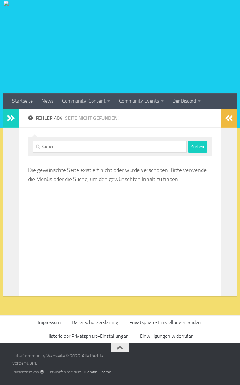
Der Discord (184, 101)
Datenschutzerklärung (95, 322)
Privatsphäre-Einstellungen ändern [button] (165, 322)
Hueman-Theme (96, 372)
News (47, 101)
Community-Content (84, 101)
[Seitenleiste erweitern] (11, 118)
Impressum (49, 322)
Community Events (139, 101)
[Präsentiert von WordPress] (42, 372)
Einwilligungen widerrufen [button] (167, 336)
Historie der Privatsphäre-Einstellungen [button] (88, 336)
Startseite (22, 101)
